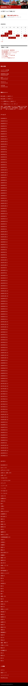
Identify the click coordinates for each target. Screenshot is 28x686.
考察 (2, 629)
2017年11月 (3, 386)
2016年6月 (3, 429)
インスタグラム (4, 480)
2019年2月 (3, 347)
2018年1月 (3, 381)
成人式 (2, 562)
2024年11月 (3, 172)
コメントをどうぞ (17, 17)
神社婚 (2, 611)
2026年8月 (3, 118)
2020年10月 (3, 296)
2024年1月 (3, 198)
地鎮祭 (2, 532)
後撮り (2, 557)
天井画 (2, 542)
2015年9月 (3, 453)
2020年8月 (3, 301)
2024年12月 (3, 169)
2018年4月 (3, 373)
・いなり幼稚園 (4, 56)
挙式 (2, 568)
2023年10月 (3, 206)
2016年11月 (3, 417)
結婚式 (2, 622)
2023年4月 (3, 221)
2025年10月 (3, 144)
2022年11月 (3, 234)
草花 (2, 640)
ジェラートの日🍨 (5, 70)
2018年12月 (3, 352)
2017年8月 (3, 393)
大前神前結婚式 (4, 537)
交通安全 (3, 498)
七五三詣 (3, 85)
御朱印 (2, 560)
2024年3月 (3, 193)
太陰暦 (2, 544)
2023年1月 (3, 229)
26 (10, 37)
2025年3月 (3, 162)
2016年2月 (3, 440)
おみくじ (3, 467)
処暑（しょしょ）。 (5, 77)
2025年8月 (3, 149)
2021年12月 (3, 260)
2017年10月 (3, 388)
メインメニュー (26, 7)
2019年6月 (3, 337)
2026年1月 (3, 136)
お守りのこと (4, 470)
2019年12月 (3, 321)
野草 (2, 655)
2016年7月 (3, 427)
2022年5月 (3, 249)
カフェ (2, 483)
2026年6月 (3, 123)
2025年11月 (3, 141)
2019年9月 (3, 329)
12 (10, 33)
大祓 (2, 539)
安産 (2, 547)
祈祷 (2, 604)
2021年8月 (3, 270)
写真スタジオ (4, 511)
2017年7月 (3, 396)
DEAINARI (3, 465)
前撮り (2, 524)
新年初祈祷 (3, 570)
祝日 (2, 606)
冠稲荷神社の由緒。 (5, 74)
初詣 (2, 521)
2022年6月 (3, 247)
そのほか (3, 477)
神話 (2, 614)
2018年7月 (3, 365)
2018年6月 (3, 368)
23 (25, 35)
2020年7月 (3, 303)
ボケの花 (3, 490)
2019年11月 (3, 324)
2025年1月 (3, 167)
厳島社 (2, 526)
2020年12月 (3, 290)
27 (14, 37)
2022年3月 (3, 254)
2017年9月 (3, 391)
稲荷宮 (2, 616)
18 (6, 35)
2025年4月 (3, 159)
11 (6, 33)
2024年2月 (3, 195)
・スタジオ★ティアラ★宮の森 (8, 55)
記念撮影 (3, 650)
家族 (2, 550)
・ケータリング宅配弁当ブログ (8, 57)
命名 (2, 529)
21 (17, 35)
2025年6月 (3, 154)
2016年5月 (3, 432)
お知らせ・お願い (5, 472)
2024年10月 (3, 175)
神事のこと (3, 609)
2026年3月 (3, 131)
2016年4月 (3, 435)
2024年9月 (3, 177)
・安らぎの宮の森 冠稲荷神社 (8, 50)
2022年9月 (3, 239)
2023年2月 (3, 226)
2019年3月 (3, 345)
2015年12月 (3, 445)
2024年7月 (3, 182)
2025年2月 (3, 164)
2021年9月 (3, 267)
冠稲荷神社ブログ (6, 7)
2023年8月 (3, 211)
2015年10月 (3, 450)
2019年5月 (3, 339)
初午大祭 (3, 516)
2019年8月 (3, 332)
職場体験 (3, 632)
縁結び (2, 627)
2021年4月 (3, 280)
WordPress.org (4, 677)
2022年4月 (3, 252)
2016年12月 (3, 414)
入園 (2, 506)
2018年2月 (3, 378)
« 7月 (2, 41)
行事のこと (3, 645)
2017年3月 (3, 406)
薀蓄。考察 (3, 642)
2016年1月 (3, 442)
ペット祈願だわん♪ (5, 101)
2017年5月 (3, 401)
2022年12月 (3, 231)
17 (2, 35)
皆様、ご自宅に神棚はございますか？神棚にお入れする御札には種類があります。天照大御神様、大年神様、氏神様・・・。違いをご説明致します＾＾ (14, 108)
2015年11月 (3, 448)
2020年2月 (3, 316)
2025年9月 (3, 146)
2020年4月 (3, 311)
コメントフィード (5, 675)
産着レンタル (4, 601)
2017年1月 (3, 411)
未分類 (2, 583)
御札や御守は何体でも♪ (13, 15)
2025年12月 (3, 139)
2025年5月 (3, 157)
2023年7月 (3, 213)
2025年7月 (3, 151)
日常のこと (3, 573)
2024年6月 (3, 185)
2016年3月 (3, 437)
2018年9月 (3, 360)
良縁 (2, 635)
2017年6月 (3, 399)
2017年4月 (3, 404)
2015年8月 (3, 455)
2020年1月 (3, 319)
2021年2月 (3, 285)
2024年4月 (3, 190)
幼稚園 (2, 555)
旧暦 (2, 575)
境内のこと (3, 534)
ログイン (3, 670)
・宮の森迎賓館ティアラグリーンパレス (10, 51)
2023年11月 (3, 203)
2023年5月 (3, 218)
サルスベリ (3, 81)
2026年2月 (3, 133)
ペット (2, 488)
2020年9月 (3, 298)
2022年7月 (3, 244)
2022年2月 (3, 257)
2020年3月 (3, 314)
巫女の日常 (3, 552)
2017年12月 (3, 383)
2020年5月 (3, 308)
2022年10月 (3, 236)
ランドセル (3, 493)
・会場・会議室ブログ (6, 54)
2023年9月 (3, 208)
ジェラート (3, 485)
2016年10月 (3, 419)
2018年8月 (3, 363)
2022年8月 (3, 242)
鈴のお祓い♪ (3, 96)
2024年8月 (3, 180)
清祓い (2, 596)
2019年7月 (3, 334)
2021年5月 (3, 278)
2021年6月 (3, 275)
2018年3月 (3, 375)
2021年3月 (3, 283)
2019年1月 (3, 350)
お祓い (2, 475)
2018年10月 (3, 357)
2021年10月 (3, 265)
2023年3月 (3, 224)
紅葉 (2, 619)
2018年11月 (3, 355)
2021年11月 (3, 262)
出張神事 (3, 514)
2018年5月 (3, 370)
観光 (2, 647)
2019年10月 (3, 327)
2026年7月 (3, 121)
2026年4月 (3, 128)
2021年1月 (3, 288)
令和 (2, 501)
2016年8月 (3, 424)
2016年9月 (3, 422)
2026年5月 (3, 126)
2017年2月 (3, 409)
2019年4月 (3, 342)
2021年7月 (3, 272)
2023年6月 (3, 216)
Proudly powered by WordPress (7, 684)
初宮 (2, 519)
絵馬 (2, 624)
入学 (2, 508)
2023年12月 (3, 200)
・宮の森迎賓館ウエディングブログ (9, 52)
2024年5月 (3, 188)
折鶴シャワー (4, 565)
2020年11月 (3, 293)
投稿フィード (4, 672)
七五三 (2, 495)
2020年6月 (3, 306)
